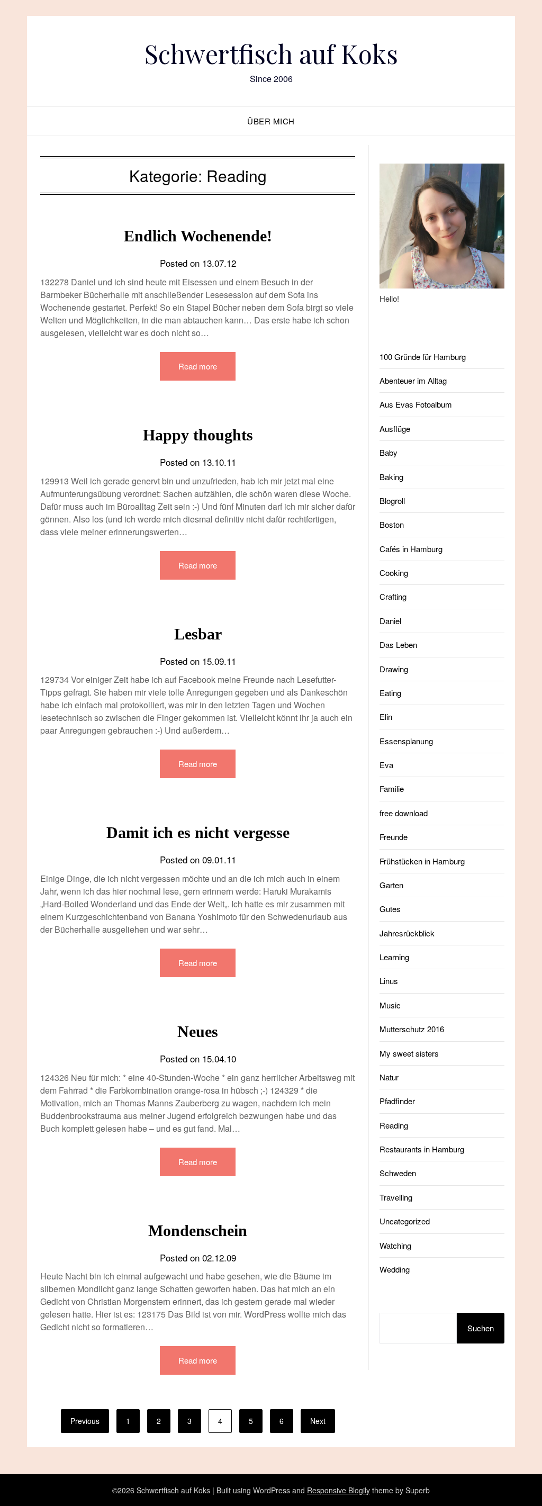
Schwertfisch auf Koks (271, 53)
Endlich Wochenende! (198, 236)
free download (404, 812)
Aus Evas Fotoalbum (416, 404)
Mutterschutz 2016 (412, 1028)
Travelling (396, 1197)
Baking (391, 476)
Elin (386, 716)
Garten (391, 884)
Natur (389, 1077)
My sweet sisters (409, 1053)
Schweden (398, 1172)
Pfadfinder (397, 1100)
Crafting (393, 596)
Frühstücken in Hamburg (422, 861)
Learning (394, 956)
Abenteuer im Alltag (413, 380)
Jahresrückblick (407, 933)
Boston (392, 524)
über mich (271, 121)
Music (390, 1005)
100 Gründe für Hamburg (423, 356)
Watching (395, 1245)
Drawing (394, 668)
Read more (197, 366)
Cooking (394, 572)
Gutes (390, 908)
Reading (394, 1125)
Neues (197, 1031)
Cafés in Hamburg (411, 548)
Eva (386, 764)
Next (318, 1420)
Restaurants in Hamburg (422, 1149)
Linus (389, 980)
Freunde (394, 836)
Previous (85, 1420)
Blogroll (392, 500)
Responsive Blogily (338, 1490)
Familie (392, 788)
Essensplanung (406, 740)
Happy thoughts (198, 435)
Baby (389, 452)
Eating (390, 692)
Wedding (395, 1269)
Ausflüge (395, 428)
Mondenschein (197, 1230)
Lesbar (198, 634)
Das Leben (398, 644)
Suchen (480, 1327)
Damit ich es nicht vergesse (198, 832)
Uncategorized (405, 1221)
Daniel (390, 620)
